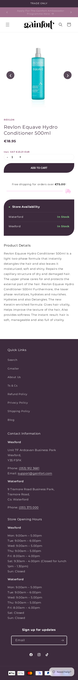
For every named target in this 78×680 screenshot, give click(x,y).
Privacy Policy (18, 402)
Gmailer (13, 368)
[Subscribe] (62, 640)
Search (12, 360)
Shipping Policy (19, 411)
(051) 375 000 (29, 507)
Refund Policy (17, 394)
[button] (7, 24)
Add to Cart (39, 167)
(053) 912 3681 (29, 468)
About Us (14, 377)
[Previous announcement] (7, 12)
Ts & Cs (12, 385)
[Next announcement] (71, 12)
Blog (11, 420)
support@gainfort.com (35, 473)
